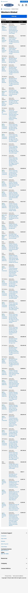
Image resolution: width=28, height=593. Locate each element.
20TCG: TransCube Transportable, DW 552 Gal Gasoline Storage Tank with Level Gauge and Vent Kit (13, 331)
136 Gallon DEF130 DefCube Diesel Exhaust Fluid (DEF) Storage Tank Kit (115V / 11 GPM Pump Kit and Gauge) (14, 82)
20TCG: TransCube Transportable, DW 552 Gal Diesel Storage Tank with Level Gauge (13, 284)
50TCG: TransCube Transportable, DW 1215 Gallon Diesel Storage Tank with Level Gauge (13, 433)
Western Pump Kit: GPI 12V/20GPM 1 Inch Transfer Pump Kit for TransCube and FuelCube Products (14, 484)
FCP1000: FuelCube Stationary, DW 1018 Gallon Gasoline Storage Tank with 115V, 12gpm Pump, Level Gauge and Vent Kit (13, 396)
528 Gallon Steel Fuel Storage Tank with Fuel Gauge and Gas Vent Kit (14, 217)
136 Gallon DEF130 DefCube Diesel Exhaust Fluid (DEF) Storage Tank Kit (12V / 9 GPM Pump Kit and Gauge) (14, 71)
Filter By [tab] (14, 16)
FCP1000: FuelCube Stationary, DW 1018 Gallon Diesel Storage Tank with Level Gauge (14, 373)
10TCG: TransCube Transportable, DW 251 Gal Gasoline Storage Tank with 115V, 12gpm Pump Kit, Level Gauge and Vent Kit (14, 162)
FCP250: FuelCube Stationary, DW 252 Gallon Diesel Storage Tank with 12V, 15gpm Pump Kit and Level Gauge (14, 196)
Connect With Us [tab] (6, 568)
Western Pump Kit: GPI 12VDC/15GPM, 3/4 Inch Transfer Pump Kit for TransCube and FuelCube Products (14, 507)
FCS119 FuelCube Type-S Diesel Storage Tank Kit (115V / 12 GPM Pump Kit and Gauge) (14, 51)
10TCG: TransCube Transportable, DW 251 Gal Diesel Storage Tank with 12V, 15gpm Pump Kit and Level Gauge (13, 138)
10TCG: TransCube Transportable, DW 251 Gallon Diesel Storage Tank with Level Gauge (13, 127)
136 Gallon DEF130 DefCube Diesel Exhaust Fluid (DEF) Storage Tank (13, 60)
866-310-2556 (4, 554)
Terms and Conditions (18, 576)
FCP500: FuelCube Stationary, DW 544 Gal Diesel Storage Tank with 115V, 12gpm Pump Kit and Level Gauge (14, 247)
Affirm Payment (4, 544)
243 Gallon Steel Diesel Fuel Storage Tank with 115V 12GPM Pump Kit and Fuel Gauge (13, 93)
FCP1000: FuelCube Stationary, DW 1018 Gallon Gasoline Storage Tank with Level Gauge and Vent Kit (13, 409)
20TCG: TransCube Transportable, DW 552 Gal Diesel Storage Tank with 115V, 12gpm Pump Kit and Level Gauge (13, 306)
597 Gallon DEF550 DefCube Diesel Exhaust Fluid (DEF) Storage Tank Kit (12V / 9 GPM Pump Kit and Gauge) (14, 351)
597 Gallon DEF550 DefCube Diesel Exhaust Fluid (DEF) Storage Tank (13, 341)
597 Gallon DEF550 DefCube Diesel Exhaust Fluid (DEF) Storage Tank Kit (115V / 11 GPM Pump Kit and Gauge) (14, 363)
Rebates (3, 541)
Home (1, 8)
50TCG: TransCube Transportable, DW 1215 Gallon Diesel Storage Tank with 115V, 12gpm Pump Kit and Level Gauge (13, 456)
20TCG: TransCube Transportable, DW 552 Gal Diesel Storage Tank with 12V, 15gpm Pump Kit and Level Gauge (13, 295)
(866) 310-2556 (25, 1)
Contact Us (3, 536)
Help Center (4, 538)
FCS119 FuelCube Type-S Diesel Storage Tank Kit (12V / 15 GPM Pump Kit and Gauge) (14, 40)
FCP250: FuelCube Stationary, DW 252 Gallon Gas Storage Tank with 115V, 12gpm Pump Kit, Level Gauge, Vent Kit (14, 207)
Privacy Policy (8, 576)
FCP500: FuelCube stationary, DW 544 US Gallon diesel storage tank (13, 226)
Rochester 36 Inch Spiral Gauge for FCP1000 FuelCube (13, 476)
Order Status (5, 1)
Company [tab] (4, 563)
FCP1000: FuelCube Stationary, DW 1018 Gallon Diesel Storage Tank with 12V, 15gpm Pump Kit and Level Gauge (14, 384)
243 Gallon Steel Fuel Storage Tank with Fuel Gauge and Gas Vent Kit (14, 102)
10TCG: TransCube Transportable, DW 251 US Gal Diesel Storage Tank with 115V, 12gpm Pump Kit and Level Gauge (13, 150)
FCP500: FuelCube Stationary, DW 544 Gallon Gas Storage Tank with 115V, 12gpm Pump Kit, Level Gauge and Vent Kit (14, 259)
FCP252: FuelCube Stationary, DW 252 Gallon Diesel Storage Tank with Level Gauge (14, 185)
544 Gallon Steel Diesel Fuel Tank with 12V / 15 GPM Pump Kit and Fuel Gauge (14, 236)
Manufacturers (7, 9)
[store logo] (9, 5)
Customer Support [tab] (6, 533)
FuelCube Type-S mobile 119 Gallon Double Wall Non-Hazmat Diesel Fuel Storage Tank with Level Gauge (13, 30)
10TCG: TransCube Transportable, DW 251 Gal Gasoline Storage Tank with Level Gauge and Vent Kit (13, 174)
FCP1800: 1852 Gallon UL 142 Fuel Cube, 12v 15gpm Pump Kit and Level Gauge (13, 466)
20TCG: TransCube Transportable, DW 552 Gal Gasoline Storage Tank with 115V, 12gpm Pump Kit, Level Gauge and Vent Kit (14, 318)
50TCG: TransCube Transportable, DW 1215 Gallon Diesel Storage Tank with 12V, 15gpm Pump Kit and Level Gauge (13, 445)
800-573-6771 (4, 550)
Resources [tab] (4, 558)
